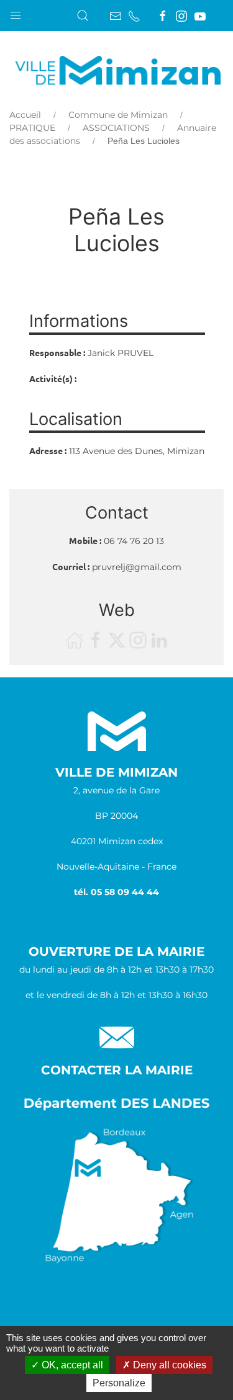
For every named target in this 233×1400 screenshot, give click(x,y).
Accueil (25, 114)
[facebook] (163, 16)
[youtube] (200, 16)
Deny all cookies (168, 1365)
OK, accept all (71, 1365)
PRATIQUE (32, 127)
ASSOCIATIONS (116, 127)
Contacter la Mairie (117, 1070)
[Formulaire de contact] (115, 16)
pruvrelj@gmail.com (136, 567)
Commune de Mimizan (118, 114)
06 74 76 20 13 (134, 540)
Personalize (119, 1383)
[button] (15, 12)
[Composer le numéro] (134, 16)
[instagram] (181, 16)
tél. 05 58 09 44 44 (116, 892)
